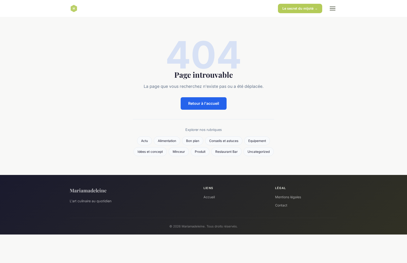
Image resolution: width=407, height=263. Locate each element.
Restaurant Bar (226, 152)
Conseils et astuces (223, 141)
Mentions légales (288, 197)
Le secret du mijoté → (300, 8)
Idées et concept (150, 152)
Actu (144, 141)
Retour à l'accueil (203, 103)
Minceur (179, 152)
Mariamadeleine (88, 190)
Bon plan (192, 141)
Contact (281, 205)
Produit (200, 152)
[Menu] (332, 8)
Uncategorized (259, 152)
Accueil (209, 197)
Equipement (257, 141)
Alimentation (167, 141)
